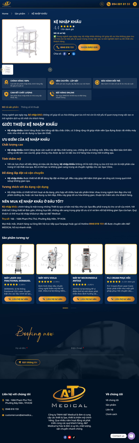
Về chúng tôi (112, 400)
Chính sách (111, 414)
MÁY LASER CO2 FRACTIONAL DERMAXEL (17, 279)
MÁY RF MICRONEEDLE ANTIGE (85, 279)
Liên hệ (109, 409)
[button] (2, 70)
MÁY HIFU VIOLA (47, 278)
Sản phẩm (20, 13)
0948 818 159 (12, 409)
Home (5, 13)
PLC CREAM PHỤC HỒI (118, 278)
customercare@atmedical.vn (19, 415)
